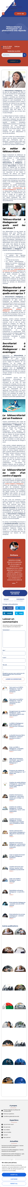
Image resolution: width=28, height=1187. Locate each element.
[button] (3, 13)
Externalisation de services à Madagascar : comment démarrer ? (17, 916)
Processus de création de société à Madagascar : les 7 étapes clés (17, 772)
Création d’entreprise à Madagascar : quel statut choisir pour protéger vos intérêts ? (16, 797)
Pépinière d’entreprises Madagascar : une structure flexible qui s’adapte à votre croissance (17, 845)
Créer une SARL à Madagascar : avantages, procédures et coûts (16, 748)
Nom (4, 650)
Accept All (14, 1174)
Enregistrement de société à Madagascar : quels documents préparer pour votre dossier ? (17, 713)
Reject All (14, 1183)
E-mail (4, 657)
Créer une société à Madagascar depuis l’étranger (15, 880)
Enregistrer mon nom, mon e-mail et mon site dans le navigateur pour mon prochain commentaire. (13, 674)
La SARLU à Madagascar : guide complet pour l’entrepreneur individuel (16, 725)
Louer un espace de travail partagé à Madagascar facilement (17, 856)
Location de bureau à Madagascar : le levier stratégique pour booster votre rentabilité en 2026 (16, 821)
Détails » (11, 693)
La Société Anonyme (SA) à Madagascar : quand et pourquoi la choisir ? (17, 736)
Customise (14, 1179)
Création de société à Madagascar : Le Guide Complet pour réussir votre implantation (17, 809)
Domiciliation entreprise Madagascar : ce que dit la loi (16, 892)
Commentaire (6, 629)
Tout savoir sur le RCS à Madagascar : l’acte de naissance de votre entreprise (16, 689)
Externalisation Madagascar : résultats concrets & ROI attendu (17, 904)
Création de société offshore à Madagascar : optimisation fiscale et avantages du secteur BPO (17, 785)
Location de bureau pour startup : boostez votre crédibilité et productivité (16, 868)
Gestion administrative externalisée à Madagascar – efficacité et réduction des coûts (17, 833)
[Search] (25, 55)
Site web (5, 664)
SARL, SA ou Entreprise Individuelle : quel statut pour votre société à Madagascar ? (16, 761)
